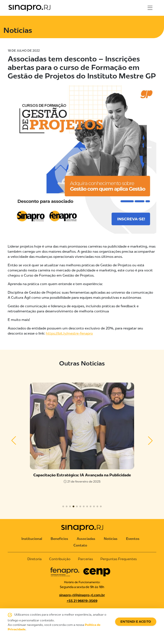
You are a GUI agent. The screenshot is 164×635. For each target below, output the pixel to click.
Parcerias (85, 559)
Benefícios (59, 539)
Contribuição (59, 559)
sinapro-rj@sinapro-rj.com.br (82, 595)
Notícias (110, 539)
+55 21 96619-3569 (82, 601)
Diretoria (34, 559)
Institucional (31, 539)
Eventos (132, 539)
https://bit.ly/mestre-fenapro (69, 333)
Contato (80, 545)
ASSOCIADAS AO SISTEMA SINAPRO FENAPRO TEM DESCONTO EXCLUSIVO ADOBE (82, 477)
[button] (14, 440)
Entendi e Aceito (135, 621)
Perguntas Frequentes (118, 559)
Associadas (86, 539)
